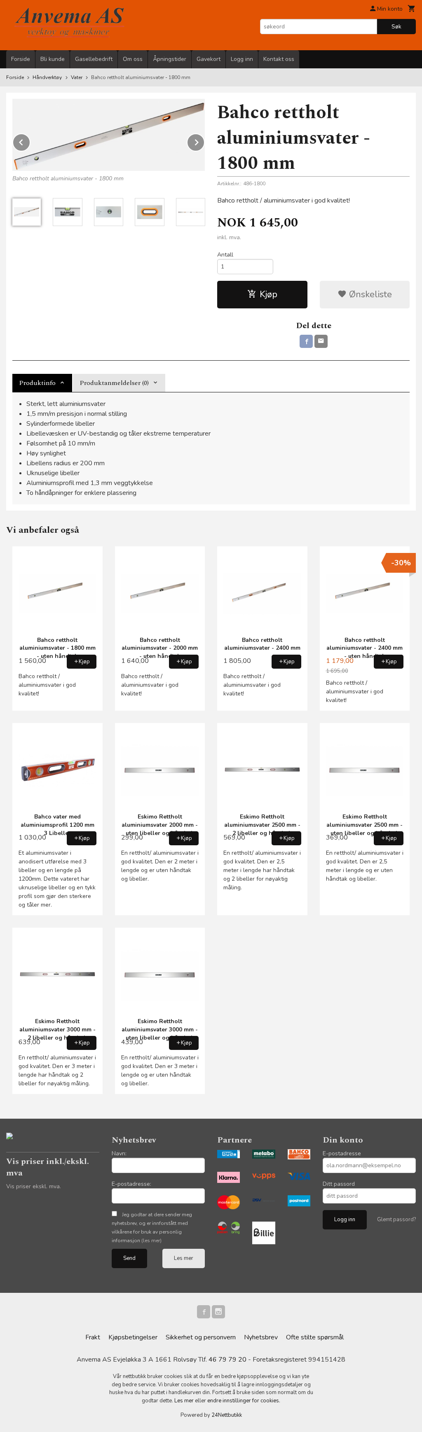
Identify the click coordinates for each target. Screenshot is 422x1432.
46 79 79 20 (227, 1359)
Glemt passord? (396, 1219)
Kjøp (268, 294)
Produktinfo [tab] (37, 383)
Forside (20, 59)
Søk (396, 26)
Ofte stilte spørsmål (315, 1337)
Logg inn (242, 59)
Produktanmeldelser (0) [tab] (114, 383)
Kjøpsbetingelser (132, 1337)
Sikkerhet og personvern (201, 1337)
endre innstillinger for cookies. (243, 1400)
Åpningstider (169, 59)
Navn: (119, 1153)
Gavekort (208, 59)
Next (204, 141)
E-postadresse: (131, 1184)
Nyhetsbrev (261, 1337)
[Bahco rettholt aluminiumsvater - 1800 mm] (108, 135)
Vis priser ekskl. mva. (33, 1186)
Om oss (133, 59)
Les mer (183, 1258)
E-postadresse (342, 1153)
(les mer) (151, 1240)
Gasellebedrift (94, 59)
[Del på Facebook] (306, 341)
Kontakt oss (278, 59)
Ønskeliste (369, 294)
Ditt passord (339, 1184)
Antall (225, 255)
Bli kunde (52, 59)
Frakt (92, 1337)
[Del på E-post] (321, 341)
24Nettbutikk (226, 1415)
